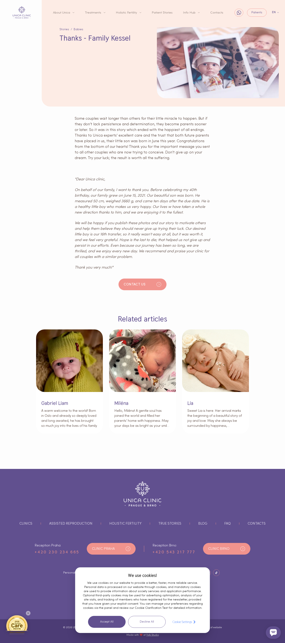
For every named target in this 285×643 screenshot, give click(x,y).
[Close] (28, 613)
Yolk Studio (152, 634)
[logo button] (21, 12)
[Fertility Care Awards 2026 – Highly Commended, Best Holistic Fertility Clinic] (16, 624)
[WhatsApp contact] (239, 12)
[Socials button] (216, 572)
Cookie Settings (182, 622)
